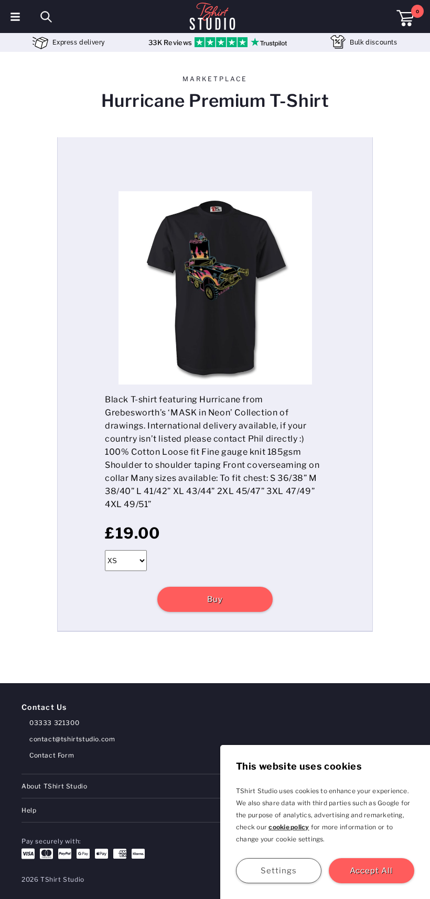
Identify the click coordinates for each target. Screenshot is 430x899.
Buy (215, 599)
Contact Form (51, 755)
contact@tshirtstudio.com (72, 739)
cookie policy (288, 827)
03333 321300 (54, 723)
